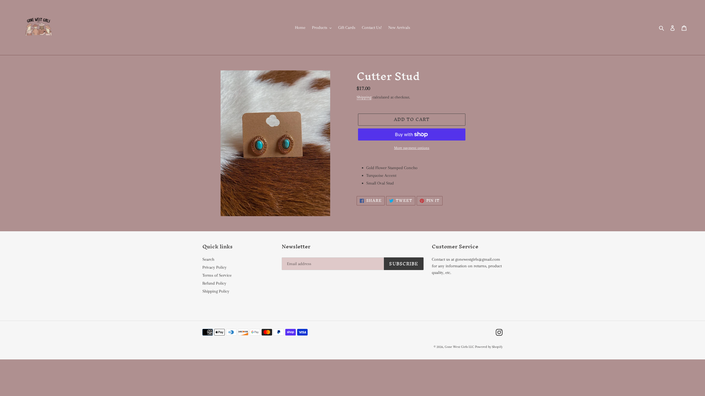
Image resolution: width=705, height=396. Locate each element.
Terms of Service (217, 275)
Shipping (364, 97)
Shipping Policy (215, 291)
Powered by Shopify (489, 347)
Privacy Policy (214, 267)
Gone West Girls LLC (459, 347)
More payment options (411, 148)
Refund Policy (214, 283)
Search (208, 259)
